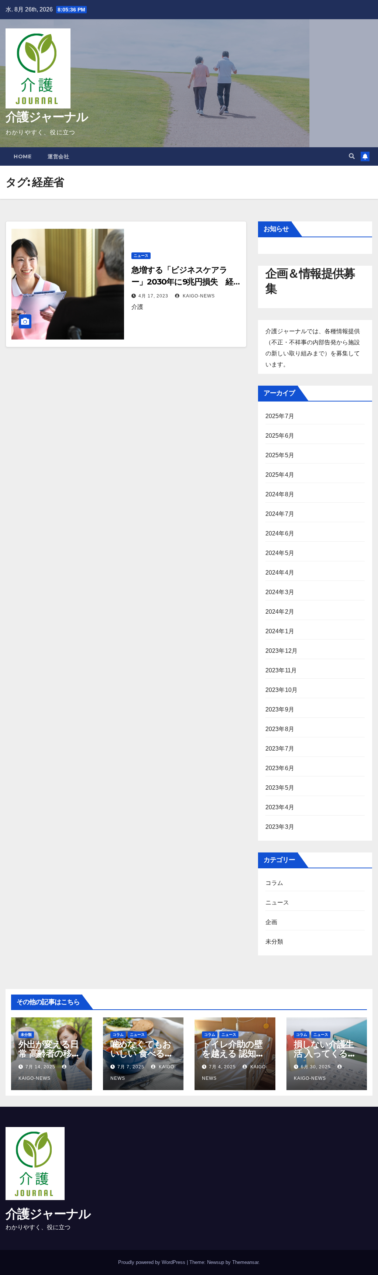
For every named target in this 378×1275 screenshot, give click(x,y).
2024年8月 (279, 494)
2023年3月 (279, 827)
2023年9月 (279, 709)
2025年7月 (279, 416)
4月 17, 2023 (153, 296)
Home (22, 156)
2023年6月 (279, 768)
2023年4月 (279, 807)
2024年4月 (279, 572)
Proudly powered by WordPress (152, 1262)
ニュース (141, 256)
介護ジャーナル (47, 116)
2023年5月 (279, 788)
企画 (271, 922)
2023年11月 (281, 670)
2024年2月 (279, 612)
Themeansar (245, 1262)
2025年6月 (279, 436)
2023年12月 (281, 651)
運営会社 (58, 156)
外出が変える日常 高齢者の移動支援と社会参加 (49, 1053)
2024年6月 (279, 533)
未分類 (274, 941)
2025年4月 (279, 475)
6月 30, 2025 (316, 1066)
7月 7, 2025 (130, 1066)
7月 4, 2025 (222, 1066)
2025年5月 (279, 455)
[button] (352, 156)
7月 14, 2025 (40, 1066)
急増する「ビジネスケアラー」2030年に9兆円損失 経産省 (182, 282)
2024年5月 (279, 553)
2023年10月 (281, 690)
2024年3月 (279, 592)
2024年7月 (279, 514)
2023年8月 (279, 729)
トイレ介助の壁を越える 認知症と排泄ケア (233, 1053)
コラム (274, 883)
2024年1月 (279, 631)
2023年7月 (279, 748)
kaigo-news (198, 296)
